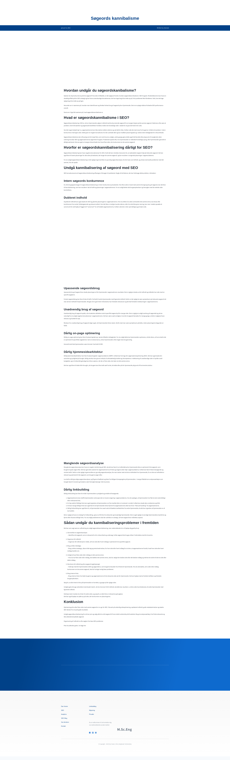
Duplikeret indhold (69, 202)
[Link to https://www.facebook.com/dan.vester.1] (90, 732)
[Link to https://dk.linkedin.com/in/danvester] (98, 732)
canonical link (68, 207)
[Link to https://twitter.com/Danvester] (93, 732)
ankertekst (80, 587)
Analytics (83, 482)
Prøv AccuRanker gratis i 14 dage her (75, 626)
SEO (140, 96)
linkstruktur (105, 302)
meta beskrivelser (99, 548)
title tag (89, 548)
